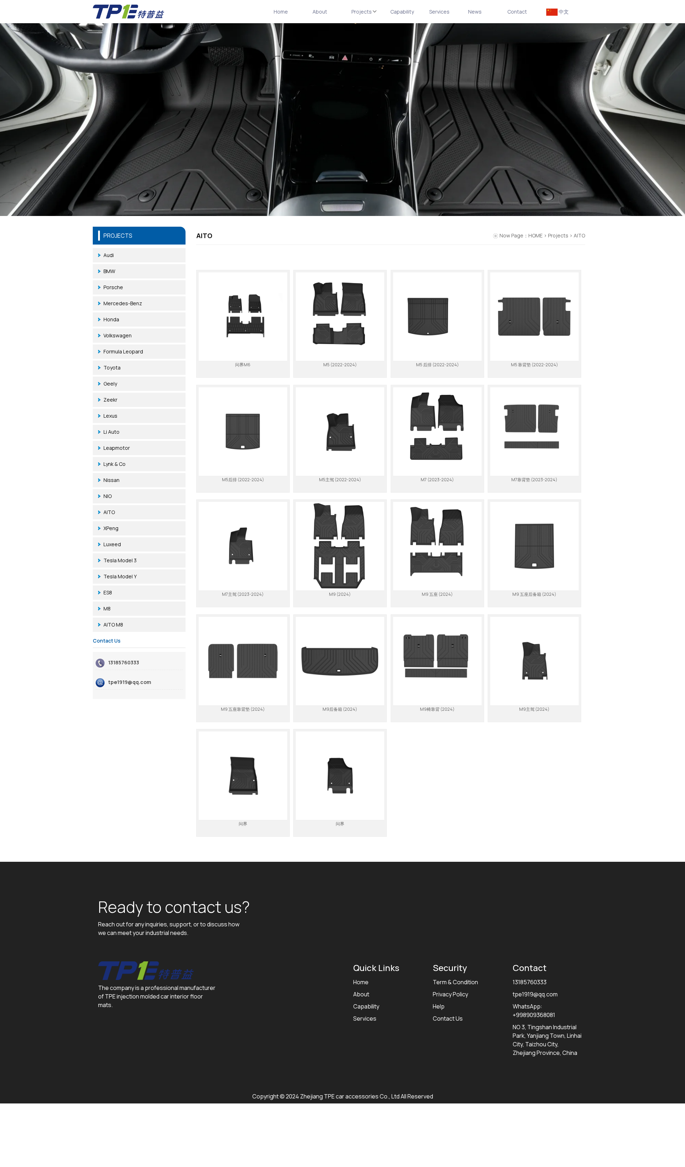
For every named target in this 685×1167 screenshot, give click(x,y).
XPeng (110, 528)
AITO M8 (113, 624)
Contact (517, 11)
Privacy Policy (450, 994)
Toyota (112, 367)
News (475, 11)
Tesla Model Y (120, 576)
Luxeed (112, 544)
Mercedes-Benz (122, 303)
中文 (563, 11)
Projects (364, 11)
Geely (110, 383)
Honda (111, 319)
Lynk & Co (114, 464)
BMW (109, 271)
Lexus (110, 415)
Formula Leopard (123, 351)
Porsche (113, 287)
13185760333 (123, 662)
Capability (402, 11)
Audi (108, 255)
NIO (107, 496)
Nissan (111, 480)
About (320, 11)
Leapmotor (116, 447)
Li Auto (111, 431)
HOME (535, 235)
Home (281, 11)
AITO (109, 512)
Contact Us (448, 1018)
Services (439, 11)
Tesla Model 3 (120, 560)
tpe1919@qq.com (129, 682)
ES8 (107, 592)
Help (439, 1006)
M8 (107, 608)
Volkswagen (117, 335)
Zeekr (110, 399)
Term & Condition (455, 982)
